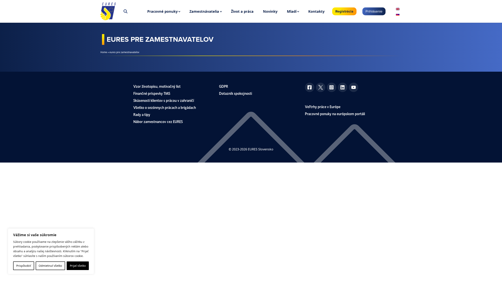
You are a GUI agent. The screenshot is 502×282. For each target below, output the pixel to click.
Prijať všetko (78, 266)
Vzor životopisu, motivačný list (157, 86)
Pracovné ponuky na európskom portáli (335, 113)
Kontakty (316, 11)
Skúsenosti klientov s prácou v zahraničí (163, 100)
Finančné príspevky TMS (151, 93)
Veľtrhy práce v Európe (322, 106)
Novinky (270, 11)
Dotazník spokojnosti (235, 93)
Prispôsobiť (23, 266)
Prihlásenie (374, 11)
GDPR (223, 86)
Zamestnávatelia (204, 11)
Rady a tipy (141, 114)
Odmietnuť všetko (50, 266)
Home (103, 52)
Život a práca (242, 11)
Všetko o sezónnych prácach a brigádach (164, 107)
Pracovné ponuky (162, 11)
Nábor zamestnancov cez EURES (158, 121)
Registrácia (344, 11)
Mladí (291, 11)
